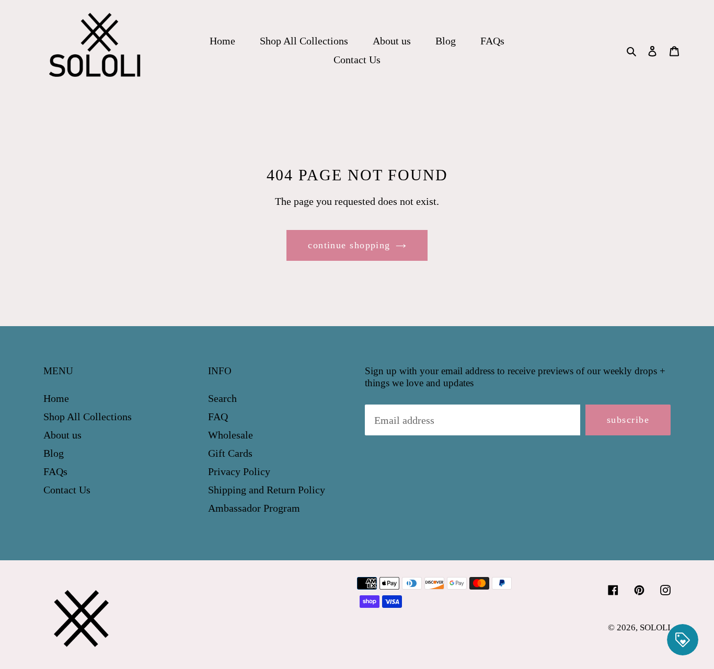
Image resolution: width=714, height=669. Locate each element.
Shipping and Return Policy (266, 489)
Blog (53, 453)
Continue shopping (349, 245)
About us (62, 435)
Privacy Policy (239, 471)
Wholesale (230, 435)
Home (56, 398)
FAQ (218, 416)
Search (222, 398)
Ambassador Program (254, 508)
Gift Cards (230, 453)
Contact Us (66, 489)
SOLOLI (655, 627)
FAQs (55, 471)
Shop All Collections (87, 416)
